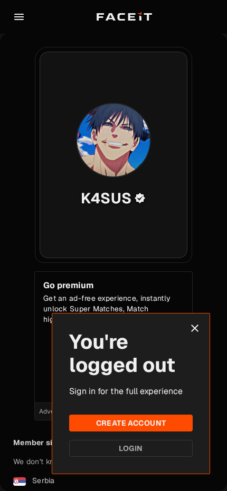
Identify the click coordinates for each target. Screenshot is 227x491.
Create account (131, 423)
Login (131, 448)
